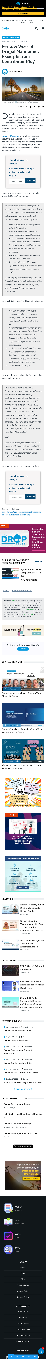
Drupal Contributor (22, 591)
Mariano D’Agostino (10, 136)
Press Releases (23, 1341)
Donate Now (23, 14)
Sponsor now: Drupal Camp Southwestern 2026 (31, 572)
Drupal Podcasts (23, 1335)
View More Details (29, 580)
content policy (29, 610)
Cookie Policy (23, 1291)
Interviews (23, 1317)
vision (13, 601)
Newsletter (10, 20)
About (18, 20)
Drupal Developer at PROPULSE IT (20, 1133)
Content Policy (23, 1285)
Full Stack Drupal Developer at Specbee (23, 1114)
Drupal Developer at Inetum (17, 1104)
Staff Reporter (15, 71)
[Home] (5, 28)
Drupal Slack (28, 614)
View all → (39, 562)
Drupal (6, 591)
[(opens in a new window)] (22, 3)
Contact (41, 20)
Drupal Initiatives (23, 1329)
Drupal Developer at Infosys (17, 1123)
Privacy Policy (23, 1297)
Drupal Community (11, 38)
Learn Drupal (23, 1323)
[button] (23, 106)
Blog (3, 20)
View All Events (23, 1089)
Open (23, 1273)
